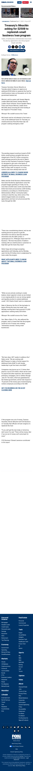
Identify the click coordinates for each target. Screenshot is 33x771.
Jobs (20, 689)
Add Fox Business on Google (17, 50)
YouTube (14, 727)
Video (21, 680)
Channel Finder (23, 687)
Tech (20, 630)
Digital (20, 632)
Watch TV (25, 2)
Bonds (3, 673)
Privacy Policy (23, 693)
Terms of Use (22, 691)
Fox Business (7, 2)
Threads (16, 46)
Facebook (9, 46)
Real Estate (23, 618)
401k (2, 636)
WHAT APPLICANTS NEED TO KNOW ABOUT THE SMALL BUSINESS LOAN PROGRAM (13, 261)
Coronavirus (5, 21)
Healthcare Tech (23, 641)
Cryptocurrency (5, 666)
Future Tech (22, 644)
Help (16, 749)
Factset (21, 756)
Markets (4, 659)
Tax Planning (5, 640)
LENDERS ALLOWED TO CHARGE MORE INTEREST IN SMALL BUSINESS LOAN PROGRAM (14, 174)
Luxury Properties (24, 625)
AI (19, 646)
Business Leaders (6, 677)
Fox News (21, 713)
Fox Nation (22, 715)
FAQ (20, 696)
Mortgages (4, 622)
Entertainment (5, 698)
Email (23, 46)
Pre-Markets (5, 684)
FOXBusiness (14, 55)
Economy (4, 644)
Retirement (4, 638)
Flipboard (18, 727)
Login (19, 2)
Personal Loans (5, 629)
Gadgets (21, 637)
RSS (25, 727)
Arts (2, 711)
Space (20, 648)
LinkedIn (22, 727)
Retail (3, 682)
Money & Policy (5, 652)
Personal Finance (4, 618)
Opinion (21, 676)
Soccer (21, 667)
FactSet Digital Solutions (19, 758)
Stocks (3, 662)
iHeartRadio (18, 731)
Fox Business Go (23, 718)
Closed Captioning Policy (16, 752)
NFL (20, 655)
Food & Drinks (5, 709)
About (21, 684)
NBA (20, 658)
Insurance (4, 633)
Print (20, 46)
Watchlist (5, 691)
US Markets (4, 664)
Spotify (14, 731)
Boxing (21, 664)
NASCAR (21, 662)
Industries (4, 679)
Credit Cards (5, 627)
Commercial (22, 623)
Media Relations (23, 698)
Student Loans (5, 624)
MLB (20, 660)
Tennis (21, 671)
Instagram (11, 727)
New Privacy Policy (16, 743)
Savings (3, 631)
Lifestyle (4, 695)
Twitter (13, 46)
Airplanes (4, 706)
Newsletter (29, 727)
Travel (3, 702)
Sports (21, 653)
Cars (2, 704)
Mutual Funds (5, 686)
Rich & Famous (5, 700)
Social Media (22, 635)
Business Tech (23, 639)
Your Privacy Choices (18, 746)
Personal (21, 621)
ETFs (2, 675)
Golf (20, 669)
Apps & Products (23, 720)
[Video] (16, 67)
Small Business (5, 654)
